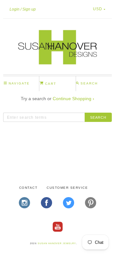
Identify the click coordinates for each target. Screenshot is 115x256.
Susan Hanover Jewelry (57, 243)
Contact (28, 187)
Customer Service (67, 187)
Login (14, 9)
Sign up (29, 9)
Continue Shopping (73, 98)
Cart (49, 83)
